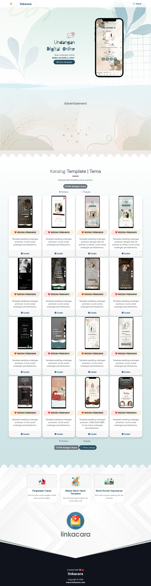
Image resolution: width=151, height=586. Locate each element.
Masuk (138, 4)
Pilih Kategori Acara (76, 186)
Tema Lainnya (88, 447)
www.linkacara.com (75, 582)
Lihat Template (65, 62)
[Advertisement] (75, 124)
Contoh (26, 253)
